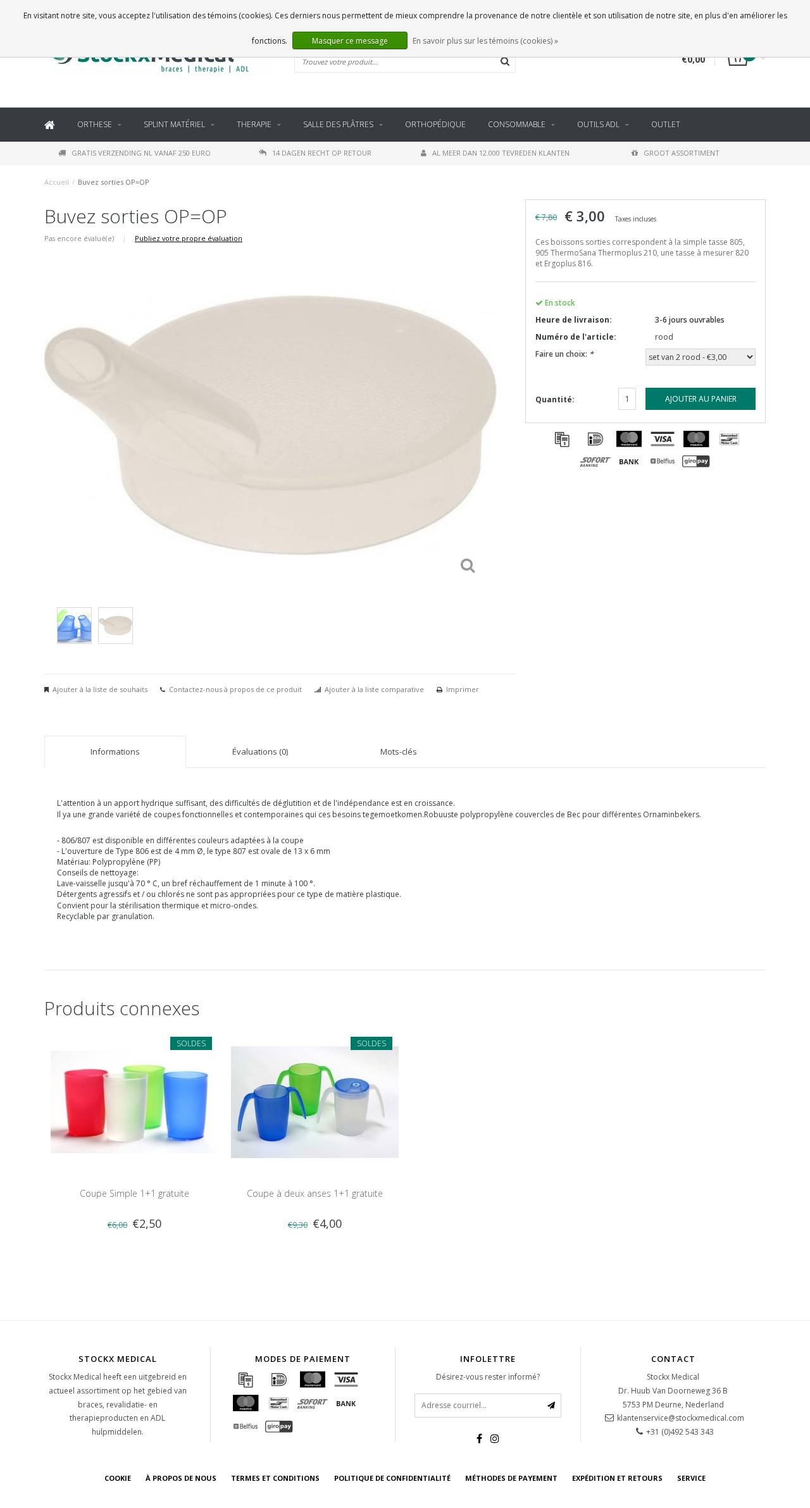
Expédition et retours (617, 1478)
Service (691, 1478)
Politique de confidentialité (392, 1478)
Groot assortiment (682, 153)
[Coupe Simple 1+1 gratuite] (134, 1101)
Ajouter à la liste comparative (374, 689)
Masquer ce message (350, 40)
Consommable (516, 124)
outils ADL (598, 124)
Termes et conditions (275, 1478)
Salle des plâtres (338, 124)
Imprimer (462, 689)
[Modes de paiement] (562, 439)
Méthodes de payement (511, 1478)
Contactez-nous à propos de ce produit (235, 689)
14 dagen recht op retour (321, 153)
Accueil (56, 182)
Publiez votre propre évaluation (188, 238)
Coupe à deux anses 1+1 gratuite (315, 1193)
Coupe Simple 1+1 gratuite (134, 1193)
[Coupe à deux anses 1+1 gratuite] (315, 1101)
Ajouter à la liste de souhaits (100, 689)
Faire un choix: (564, 354)
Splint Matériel (174, 124)
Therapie (254, 124)
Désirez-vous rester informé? (488, 1376)
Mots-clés (398, 751)
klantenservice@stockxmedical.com (680, 1417)
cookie (117, 1478)
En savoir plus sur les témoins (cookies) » (485, 40)
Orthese (94, 124)
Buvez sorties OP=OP (113, 182)
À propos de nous (181, 1478)
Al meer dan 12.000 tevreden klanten (501, 153)
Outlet (665, 124)
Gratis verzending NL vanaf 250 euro (141, 153)
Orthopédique (435, 124)
